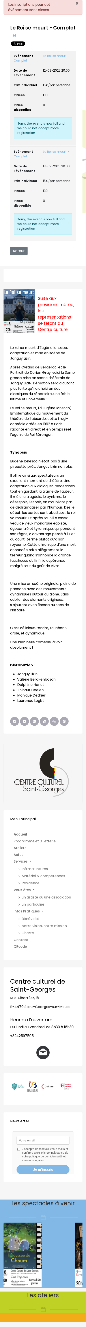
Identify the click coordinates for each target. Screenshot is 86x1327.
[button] (44, 861)
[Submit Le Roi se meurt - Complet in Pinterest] (64, 721)
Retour (19, 250)
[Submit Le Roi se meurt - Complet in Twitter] (24, 721)
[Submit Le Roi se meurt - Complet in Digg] (54, 721)
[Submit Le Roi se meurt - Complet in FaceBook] (14, 721)
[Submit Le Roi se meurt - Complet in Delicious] (44, 721)
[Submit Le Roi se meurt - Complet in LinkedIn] (34, 721)
